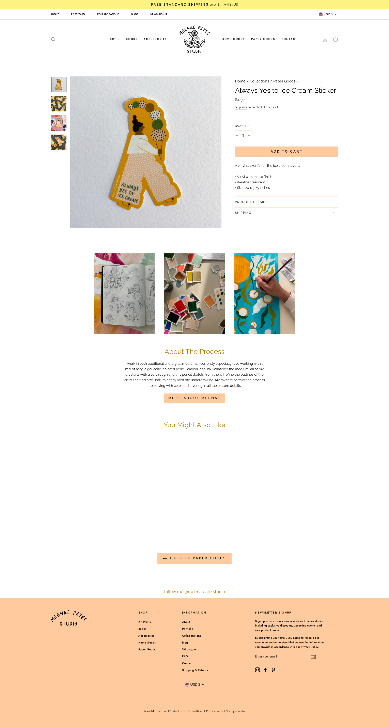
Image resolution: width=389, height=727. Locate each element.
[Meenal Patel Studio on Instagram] (257, 669)
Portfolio (78, 14)
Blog (134, 14)
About (55, 14)
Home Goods (233, 39)
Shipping (241, 107)
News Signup (159, 14)
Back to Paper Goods (197, 558)
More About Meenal (194, 398)
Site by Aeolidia (235, 711)
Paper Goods (263, 39)
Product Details (251, 202)
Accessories (155, 39)
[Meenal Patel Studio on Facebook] (265, 669)
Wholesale (189, 649)
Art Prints (144, 622)
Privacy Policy (309, 647)
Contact (289, 39)
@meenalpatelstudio (205, 591)
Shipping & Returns (195, 670)
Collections (259, 81)
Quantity (242, 125)
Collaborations (108, 14)
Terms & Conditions (191, 711)
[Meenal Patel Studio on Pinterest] (273, 669)
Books (132, 39)
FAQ (185, 656)
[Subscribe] (313, 656)
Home (240, 81)
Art (114, 39)
